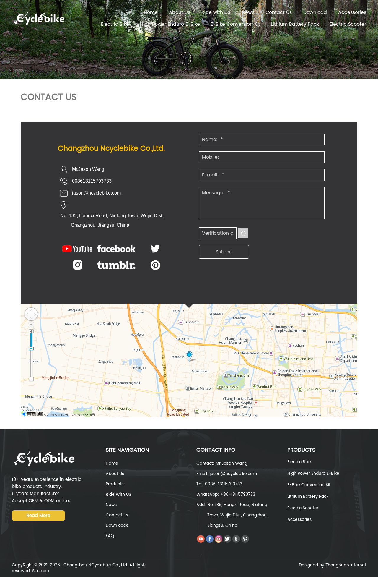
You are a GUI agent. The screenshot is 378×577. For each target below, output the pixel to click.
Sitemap (40, 571)
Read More (38, 515)
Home (151, 12)
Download (315, 12)
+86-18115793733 (237, 494)
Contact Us (278, 12)
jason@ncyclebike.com (96, 192)
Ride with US (215, 12)
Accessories (352, 12)
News (248, 12)
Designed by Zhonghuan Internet (332, 565)
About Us (179, 12)
